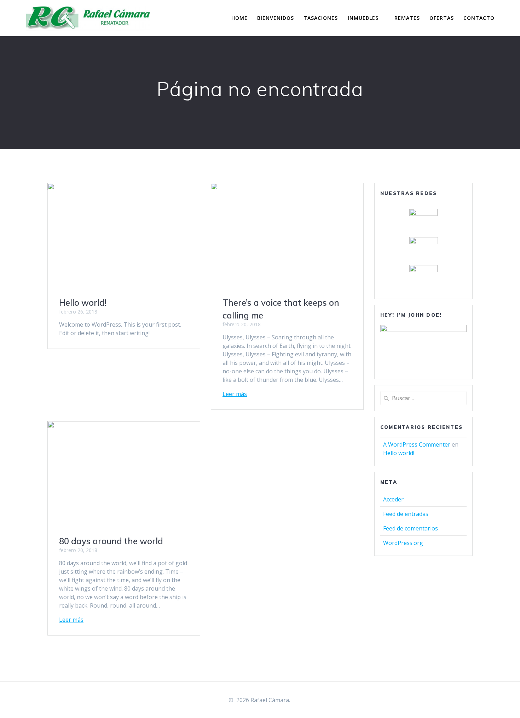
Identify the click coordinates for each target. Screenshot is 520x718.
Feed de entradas (405, 514)
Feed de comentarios (410, 528)
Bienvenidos (275, 18)
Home (239, 18)
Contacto (479, 18)
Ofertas (441, 18)
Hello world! (82, 302)
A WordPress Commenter (416, 444)
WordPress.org (403, 543)
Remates (407, 18)
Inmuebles (363, 18)
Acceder (393, 499)
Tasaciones (321, 18)
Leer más (235, 394)
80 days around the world (111, 541)
